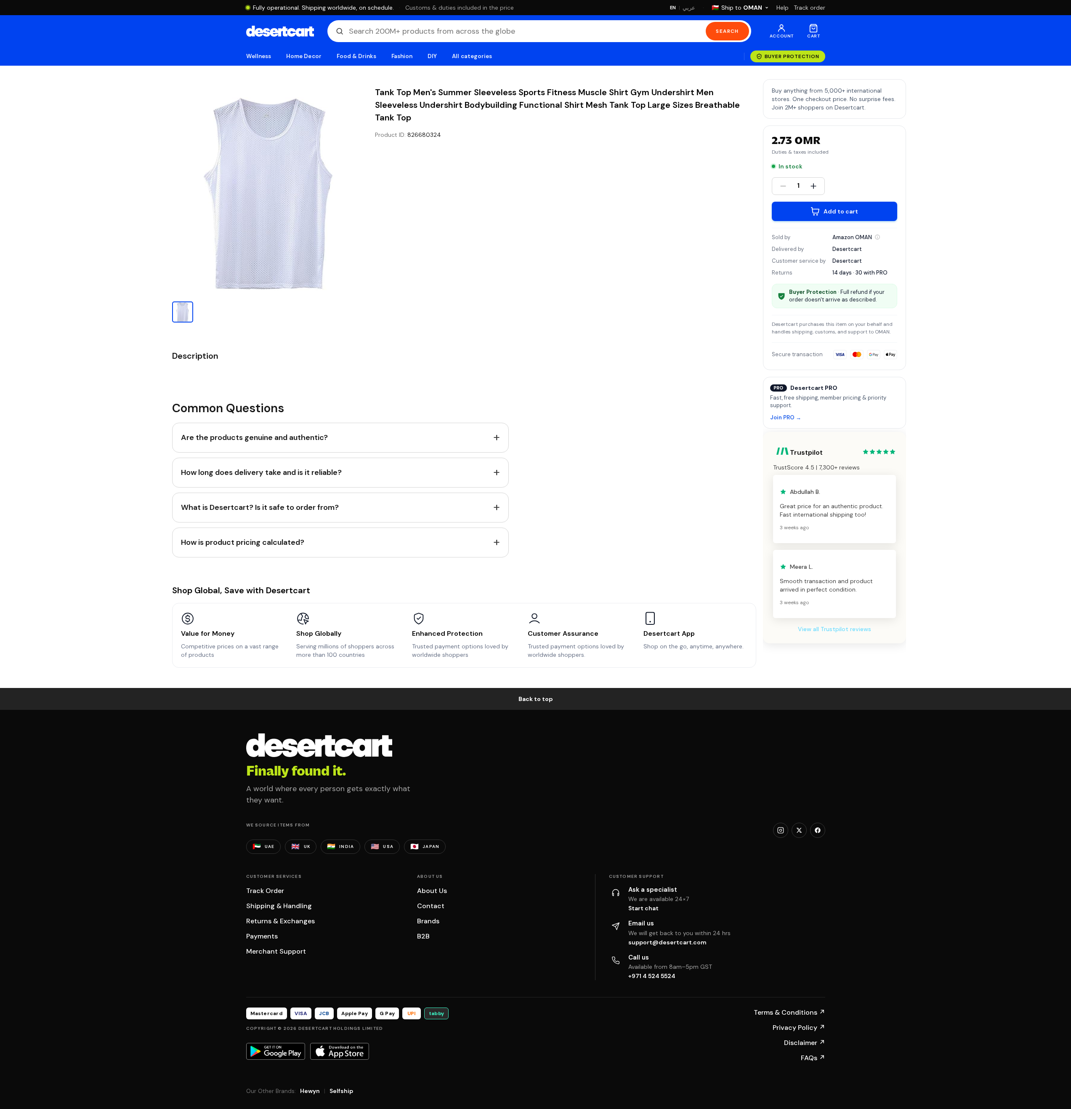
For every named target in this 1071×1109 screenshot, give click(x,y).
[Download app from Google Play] (275, 1051)
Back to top (535, 699)
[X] (799, 830)
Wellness (258, 56)
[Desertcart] (280, 31)
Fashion (401, 56)
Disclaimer (804, 1042)
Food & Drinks (356, 56)
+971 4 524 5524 (651, 976)
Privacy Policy (799, 1027)
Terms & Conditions (789, 1012)
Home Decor (304, 56)
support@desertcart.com (667, 942)
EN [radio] (673, 8)
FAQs (813, 1057)
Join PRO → (785, 418)
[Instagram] (780, 830)
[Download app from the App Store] (339, 1051)
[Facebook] (817, 830)
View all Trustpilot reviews (834, 629)
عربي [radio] (689, 7)
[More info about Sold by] (877, 237)
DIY (432, 56)
